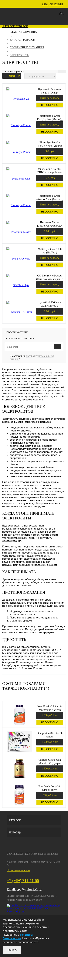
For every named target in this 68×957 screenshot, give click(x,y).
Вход (45, 3)
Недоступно (49, 105)
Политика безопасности (18, 936)
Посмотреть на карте (18, 870)
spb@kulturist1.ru (29, 889)
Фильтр (14, 75)
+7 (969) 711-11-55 (23, 880)
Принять (12, 949)
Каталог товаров (15, 26)
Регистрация (56, 3)
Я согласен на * (32, 357)
